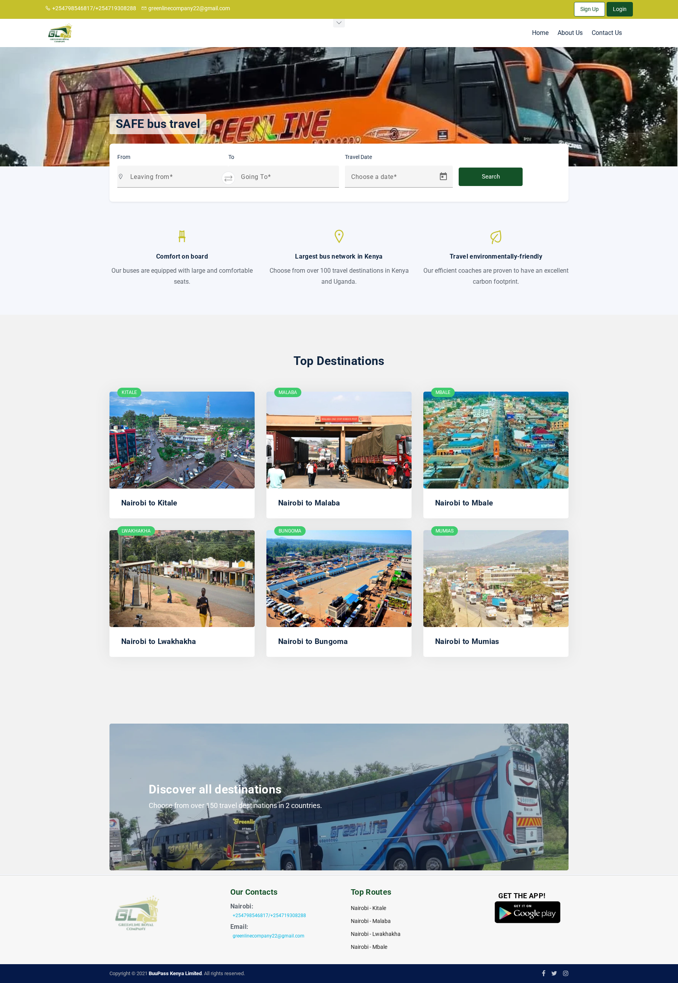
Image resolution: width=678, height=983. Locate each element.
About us (570, 32)
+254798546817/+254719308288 (94, 8)
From (123, 157)
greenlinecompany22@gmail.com (189, 8)
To (231, 157)
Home (540, 32)
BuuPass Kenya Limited (175, 973)
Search (491, 176)
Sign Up (589, 9)
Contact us (607, 32)
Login (620, 9)
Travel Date (358, 157)
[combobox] (176, 179)
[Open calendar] (443, 176)
